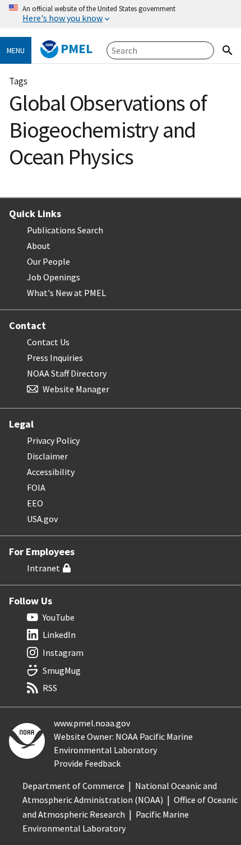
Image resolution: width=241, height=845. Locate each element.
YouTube (59, 617)
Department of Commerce (73, 785)
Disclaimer (47, 456)
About (38, 245)
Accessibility (51, 471)
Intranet (43, 568)
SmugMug (62, 670)
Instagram (63, 652)
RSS (50, 687)
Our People (48, 261)
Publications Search (65, 230)
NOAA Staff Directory (66, 373)
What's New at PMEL (66, 292)
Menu (16, 50)
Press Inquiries (55, 357)
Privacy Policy (53, 440)
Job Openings (53, 277)
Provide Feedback (87, 763)
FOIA (36, 487)
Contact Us (48, 342)
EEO (35, 503)
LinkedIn (59, 634)
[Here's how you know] (120, 14)
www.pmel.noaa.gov (92, 723)
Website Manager (76, 389)
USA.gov (42, 518)
